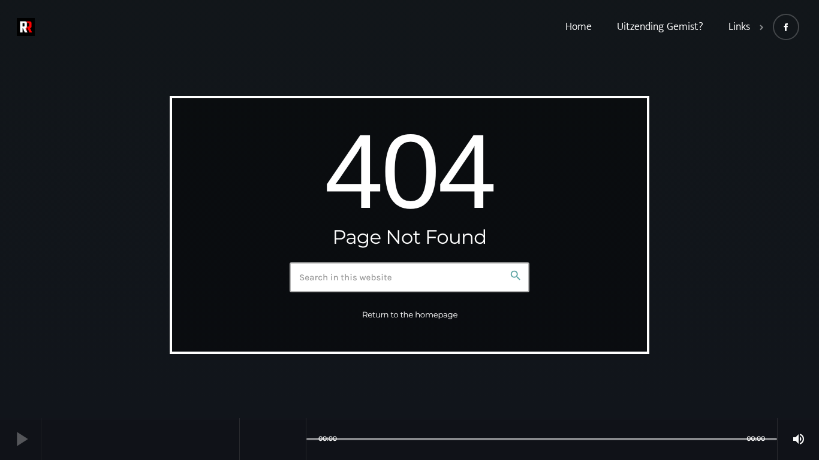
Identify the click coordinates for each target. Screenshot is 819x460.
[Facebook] (786, 27)
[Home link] (26, 27)
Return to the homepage (409, 315)
